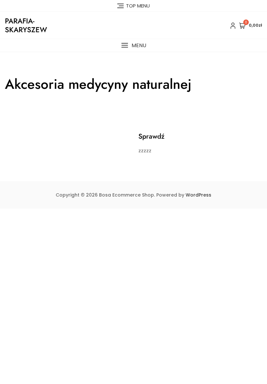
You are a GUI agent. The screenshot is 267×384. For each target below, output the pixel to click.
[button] (133, 45)
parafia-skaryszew (26, 25)
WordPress (198, 195)
